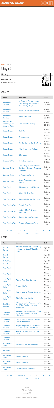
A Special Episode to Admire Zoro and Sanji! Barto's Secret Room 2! (28, 326)
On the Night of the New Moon (30, 143)
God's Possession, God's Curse (28, 181)
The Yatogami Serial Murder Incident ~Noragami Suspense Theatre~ (30, 168)
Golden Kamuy (8, 131)
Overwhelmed (24, 137)
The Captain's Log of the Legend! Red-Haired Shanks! (28, 320)
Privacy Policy (27, 390)
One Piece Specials (6, 305)
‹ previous (21, 230)
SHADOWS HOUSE (7, 262)
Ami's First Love (25, 116)
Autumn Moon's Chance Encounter (28, 211)
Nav (43, 3)
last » (37, 233)
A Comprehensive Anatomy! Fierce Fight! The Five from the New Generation (28, 305)
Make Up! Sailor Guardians (29, 110)
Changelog (27, 392)
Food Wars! (7, 187)
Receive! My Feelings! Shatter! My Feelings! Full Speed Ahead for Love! (28, 248)
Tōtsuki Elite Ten (25, 205)
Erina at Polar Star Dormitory (29, 199)
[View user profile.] (46, 85)
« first (9, 230)
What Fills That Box (26, 193)
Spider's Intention (22, 356)
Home (3, 64)
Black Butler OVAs (7, 344)
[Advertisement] (27, 35)
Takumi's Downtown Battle (28, 223)
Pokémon (6, 350)
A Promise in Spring (26, 175)
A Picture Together (26, 161)
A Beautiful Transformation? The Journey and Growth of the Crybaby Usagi (29, 103)
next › (27, 233)
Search (47, 3)
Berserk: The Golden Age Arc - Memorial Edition (9, 123)
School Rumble (5, 249)
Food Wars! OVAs (9, 199)
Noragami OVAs (8, 161)
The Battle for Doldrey (27, 124)
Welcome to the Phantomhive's (27, 344)
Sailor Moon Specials (7, 103)
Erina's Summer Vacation (28, 217)
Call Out (22, 131)
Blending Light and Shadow (29, 187)
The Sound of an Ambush (28, 149)
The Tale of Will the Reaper (25, 368)
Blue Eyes (23, 155)
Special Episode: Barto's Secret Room (27, 332)
